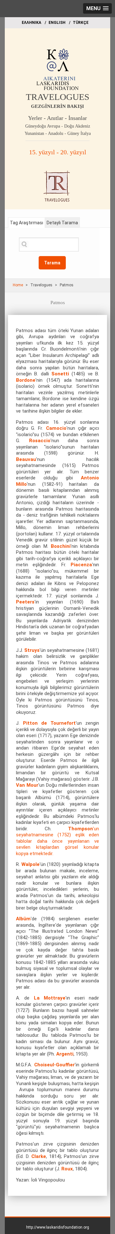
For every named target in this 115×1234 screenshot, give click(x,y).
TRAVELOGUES (57, 97)
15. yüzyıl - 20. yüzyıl (57, 152)
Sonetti (60, 374)
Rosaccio (39, 440)
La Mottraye (49, 998)
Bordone (25, 380)
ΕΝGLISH (57, 22)
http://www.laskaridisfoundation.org (57, 1227)
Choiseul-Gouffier (54, 1065)
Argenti (64, 1054)
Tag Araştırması (26, 222)
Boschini (61, 546)
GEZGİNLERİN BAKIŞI (57, 106)
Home (18, 285)
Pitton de (35, 723)
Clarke (38, 1156)
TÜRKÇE (80, 22)
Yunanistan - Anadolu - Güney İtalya (58, 133)
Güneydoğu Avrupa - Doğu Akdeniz (57, 126)
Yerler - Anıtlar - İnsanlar (57, 118)
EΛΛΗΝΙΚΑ (31, 22)
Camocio (56, 428)
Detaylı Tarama (62, 222)
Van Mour (27, 785)
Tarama (52, 262)
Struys (32, 650)
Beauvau (26, 459)
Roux (67, 1169)
